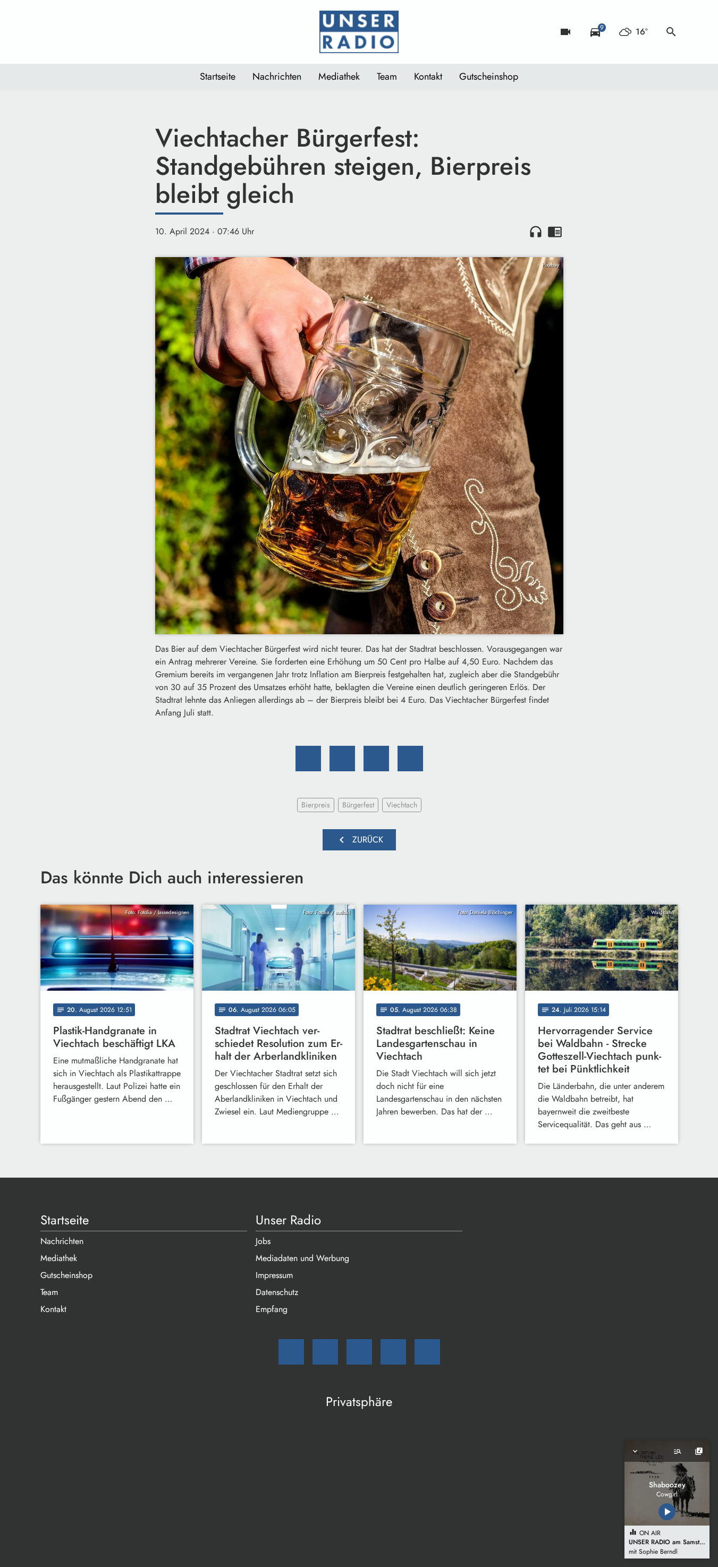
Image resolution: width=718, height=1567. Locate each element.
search (671, 31)
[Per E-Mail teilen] (410, 758)
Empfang (272, 1309)
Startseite (217, 76)
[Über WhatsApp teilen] (376, 758)
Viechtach (401, 804)
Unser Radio (288, 1220)
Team (387, 76)
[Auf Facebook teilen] (308, 758)
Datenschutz (277, 1292)
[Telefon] (114, 31)
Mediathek (339, 76)
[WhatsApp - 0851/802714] (136, 31)
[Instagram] (93, 31)
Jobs (263, 1241)
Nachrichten (276, 76)
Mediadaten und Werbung (302, 1258)
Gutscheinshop (488, 76)
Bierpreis (315, 804)
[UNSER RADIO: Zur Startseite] (359, 32)
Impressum (274, 1275)
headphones (535, 231)
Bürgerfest (358, 804)
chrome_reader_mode (554, 231)
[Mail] (51, 31)
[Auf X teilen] (342, 758)
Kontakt (428, 76)
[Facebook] (72, 31)
